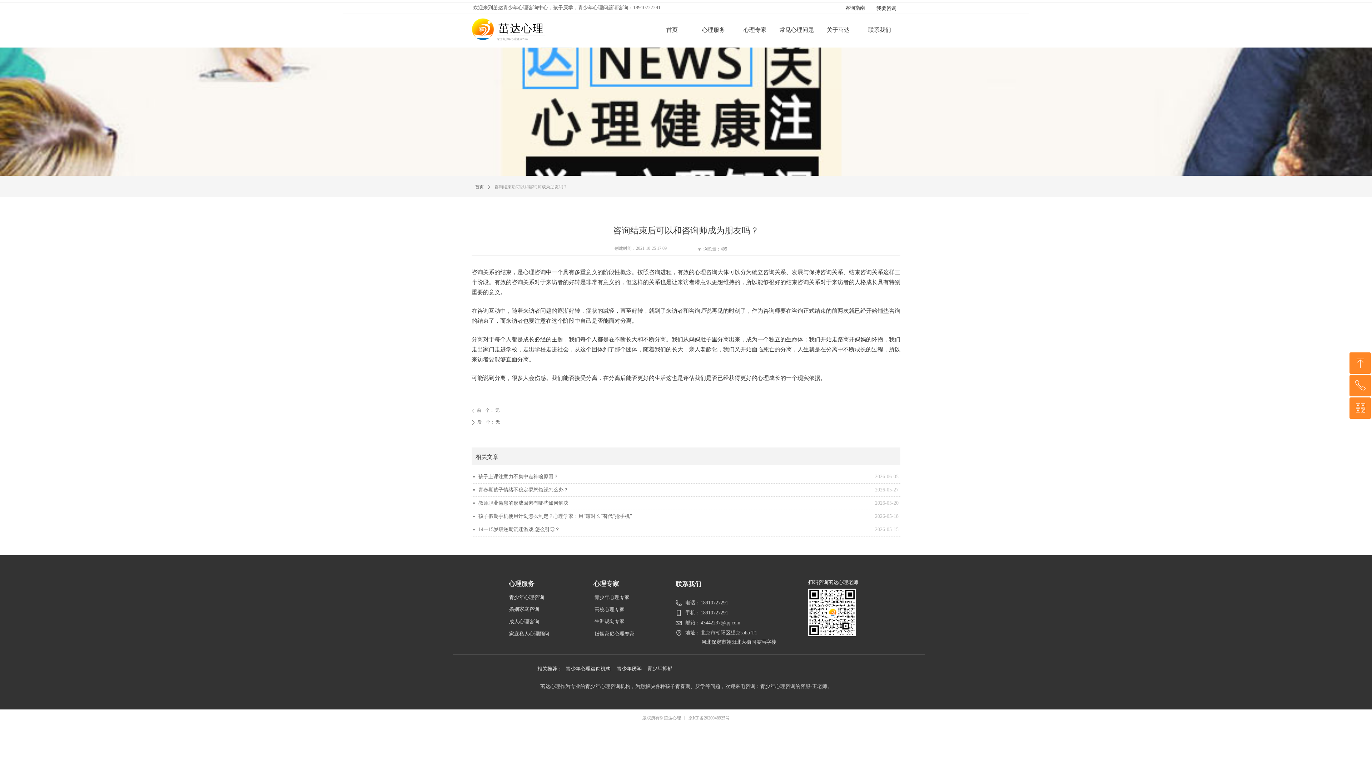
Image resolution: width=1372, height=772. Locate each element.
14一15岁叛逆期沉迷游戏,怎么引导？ (519, 529)
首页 (479, 186)
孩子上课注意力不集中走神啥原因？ (518, 476)
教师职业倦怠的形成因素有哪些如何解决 (523, 503)
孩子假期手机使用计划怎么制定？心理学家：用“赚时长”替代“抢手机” (555, 516)
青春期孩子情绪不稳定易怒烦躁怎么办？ (523, 490)
